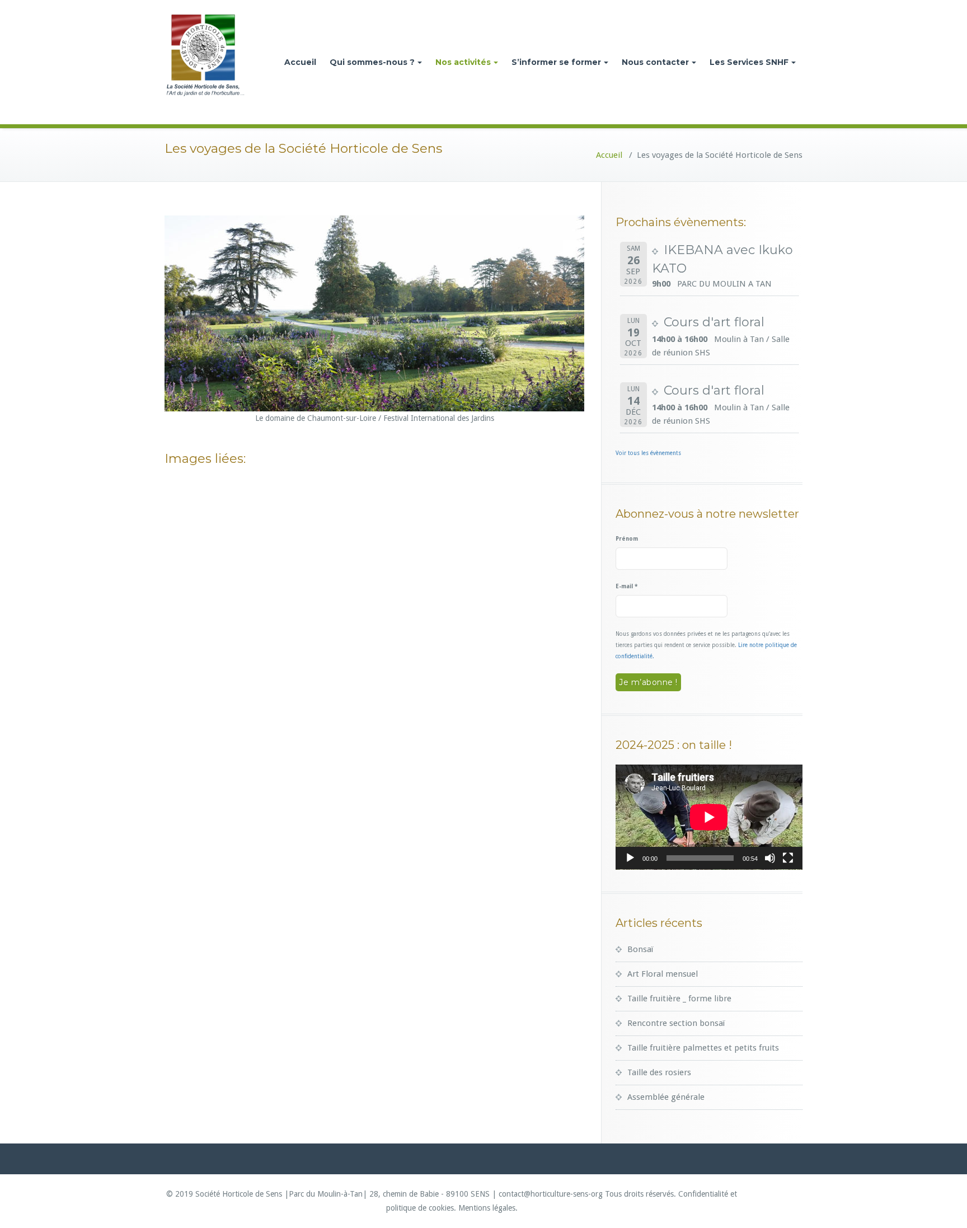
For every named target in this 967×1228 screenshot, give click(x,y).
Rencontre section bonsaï (676, 1023)
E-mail (626, 586)
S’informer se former (556, 62)
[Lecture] (630, 858)
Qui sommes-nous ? (372, 62)
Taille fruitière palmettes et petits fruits (703, 1048)
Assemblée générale (666, 1097)
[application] (709, 817)
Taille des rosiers (659, 1072)
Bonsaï (640, 949)
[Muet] (770, 858)
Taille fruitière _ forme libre (679, 998)
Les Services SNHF (749, 62)
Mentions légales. (488, 1207)
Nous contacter (655, 62)
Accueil (300, 62)
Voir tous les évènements (648, 453)
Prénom (627, 539)
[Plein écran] (788, 858)
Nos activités (463, 62)
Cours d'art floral (714, 322)
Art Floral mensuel (662, 974)
